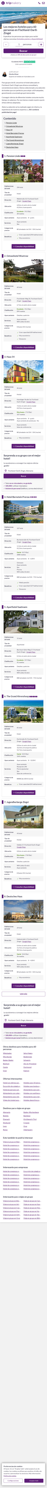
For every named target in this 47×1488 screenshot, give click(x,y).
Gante (5, 1067)
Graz (5, 1071)
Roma (5, 1130)
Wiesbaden (7, 1053)
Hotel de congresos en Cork (32, 1159)
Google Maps (26, 201)
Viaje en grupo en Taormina (32, 1215)
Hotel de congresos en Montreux (32, 1152)
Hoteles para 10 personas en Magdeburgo (32, 1083)
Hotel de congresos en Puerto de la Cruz (32, 1149)
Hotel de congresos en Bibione (32, 1145)
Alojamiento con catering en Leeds (12, 1093)
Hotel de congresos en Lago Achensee (32, 1142)
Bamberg (27, 1116)
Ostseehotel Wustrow (14, 126)
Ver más (23, 994)
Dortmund (27, 1067)
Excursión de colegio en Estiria (32, 1171)
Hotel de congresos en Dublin (12, 1159)
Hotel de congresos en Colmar (12, 1149)
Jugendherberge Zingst (15, 144)
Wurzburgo (7, 1057)
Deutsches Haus (12, 147)
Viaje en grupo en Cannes (32, 1201)
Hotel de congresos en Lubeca (12, 1175)
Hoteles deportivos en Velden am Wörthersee (32, 1100)
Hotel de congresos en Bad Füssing (32, 1156)
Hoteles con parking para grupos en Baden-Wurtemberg (32, 1093)
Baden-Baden (8, 1060)
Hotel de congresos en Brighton (12, 1156)
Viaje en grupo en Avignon (12, 1204)
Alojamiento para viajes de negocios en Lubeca (12, 1097)
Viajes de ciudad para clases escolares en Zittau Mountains (12, 1100)
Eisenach (6, 1119)
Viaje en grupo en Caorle (12, 1208)
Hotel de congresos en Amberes (32, 1189)
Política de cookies (10, 1476)
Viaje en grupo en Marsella (32, 1208)
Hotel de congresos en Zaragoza (12, 1152)
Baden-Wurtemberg (31, 1112)
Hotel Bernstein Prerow (15, 133)
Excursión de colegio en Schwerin (12, 1086)
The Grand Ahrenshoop (15, 140)
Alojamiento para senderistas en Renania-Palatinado (32, 1090)
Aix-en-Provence (30, 1064)
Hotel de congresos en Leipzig (32, 1178)
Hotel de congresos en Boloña (12, 1171)
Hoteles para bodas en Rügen (32, 1086)
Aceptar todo (33, 1481)
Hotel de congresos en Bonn (12, 1185)
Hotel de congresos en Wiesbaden (12, 1189)
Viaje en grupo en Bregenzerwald (12, 1201)
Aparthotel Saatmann (14, 137)
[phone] (39, 3)
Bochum (6, 1064)
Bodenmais (28, 1057)
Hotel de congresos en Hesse (32, 1175)
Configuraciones (13, 1481)
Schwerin (27, 1060)
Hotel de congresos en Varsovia (32, 1182)
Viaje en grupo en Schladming (12, 1215)
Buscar (23, 50)
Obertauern (28, 1130)
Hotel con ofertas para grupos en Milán (12, 1083)
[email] (43, 3)
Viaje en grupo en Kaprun (32, 1204)
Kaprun (26, 1071)
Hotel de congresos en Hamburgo (12, 1182)
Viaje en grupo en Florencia (12, 1211)
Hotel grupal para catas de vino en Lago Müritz (12, 1090)
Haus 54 (9, 130)
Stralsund (6, 1123)
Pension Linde (11, 123)
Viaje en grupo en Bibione (32, 1218)
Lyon (5, 1126)
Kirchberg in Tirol (30, 1119)
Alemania (6, 1112)
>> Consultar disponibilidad (23, 246)
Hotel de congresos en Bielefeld (32, 1185)
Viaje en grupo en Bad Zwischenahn (12, 1142)
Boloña (5, 1116)
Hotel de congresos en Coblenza (12, 1178)
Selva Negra (28, 1053)
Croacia (26, 1123)
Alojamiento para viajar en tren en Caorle (32, 1097)
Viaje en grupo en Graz (11, 1218)
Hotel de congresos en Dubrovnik (12, 1145)
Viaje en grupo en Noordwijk (32, 1211)
